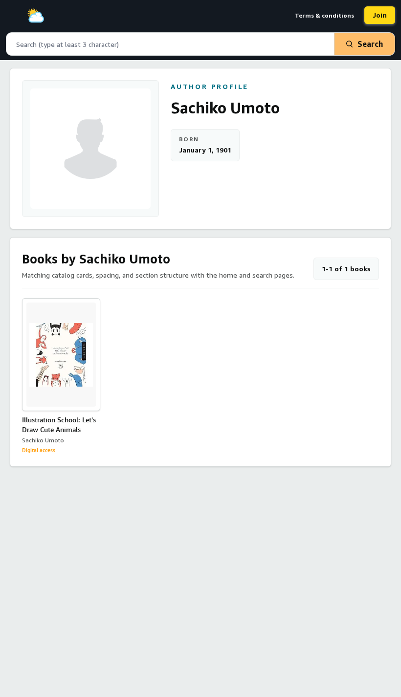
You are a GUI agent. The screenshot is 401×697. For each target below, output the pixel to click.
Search (370, 44)
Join (380, 15)
